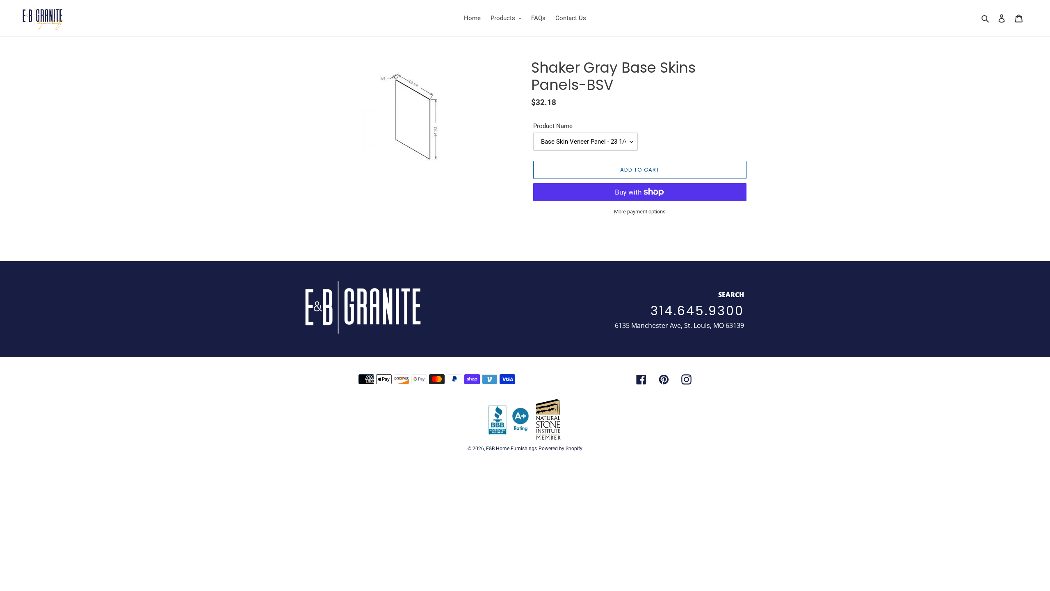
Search (731, 294)
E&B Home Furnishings (511, 448)
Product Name (553, 126)
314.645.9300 (697, 311)
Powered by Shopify (560, 448)
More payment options (640, 211)
